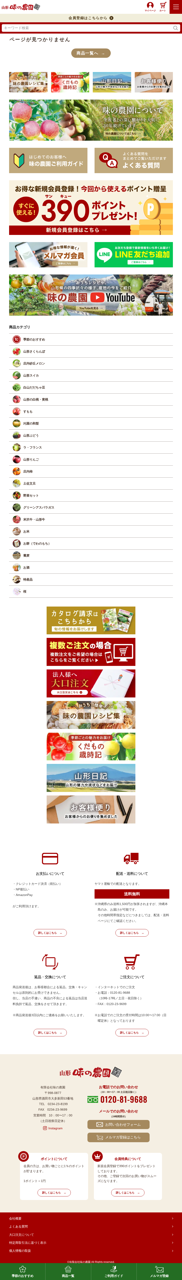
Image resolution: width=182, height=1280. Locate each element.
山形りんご (31, 459)
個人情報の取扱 (20, 1250)
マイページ (150, 10)
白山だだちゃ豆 (34, 387)
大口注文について (21, 1234)
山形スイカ (31, 375)
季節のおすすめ (34, 339)
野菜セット (31, 495)
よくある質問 (18, 1226)
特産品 (28, 579)
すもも (28, 411)
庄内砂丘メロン (34, 363)
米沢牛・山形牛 (34, 519)
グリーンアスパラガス (38, 507)
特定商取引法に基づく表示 (27, 1242)
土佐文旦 (29, 483)
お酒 (26, 567)
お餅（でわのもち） (37, 543)
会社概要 (15, 1218)
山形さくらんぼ (34, 351)
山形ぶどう (31, 435)
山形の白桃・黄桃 (35, 399)
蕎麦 (26, 555)
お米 (26, 531)
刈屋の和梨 (31, 423)
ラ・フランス (32, 447)
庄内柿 (28, 471)
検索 (175, 28)
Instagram (55, 1128)
